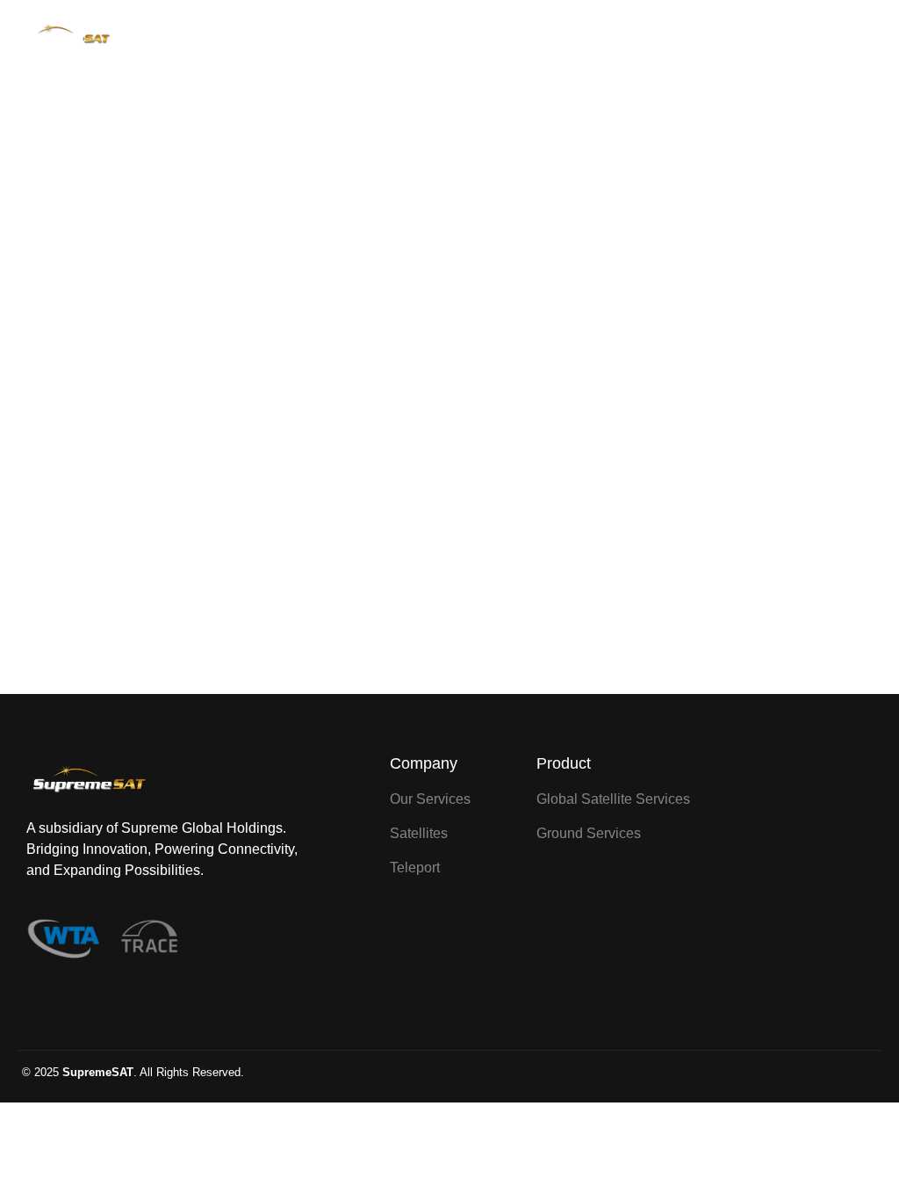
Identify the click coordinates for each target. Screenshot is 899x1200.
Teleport (601, 38)
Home (397, 38)
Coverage (531, 38)
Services (459, 38)
